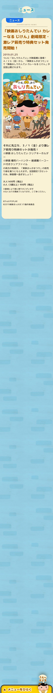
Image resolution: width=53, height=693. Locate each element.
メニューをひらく (20, 689)
